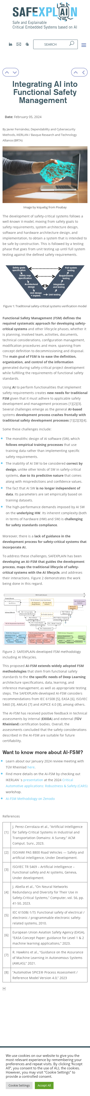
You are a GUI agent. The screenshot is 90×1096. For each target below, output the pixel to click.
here (31, 767)
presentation (33, 780)
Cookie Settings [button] (19, 1085)
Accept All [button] (44, 1085)
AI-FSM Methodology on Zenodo (30, 798)
